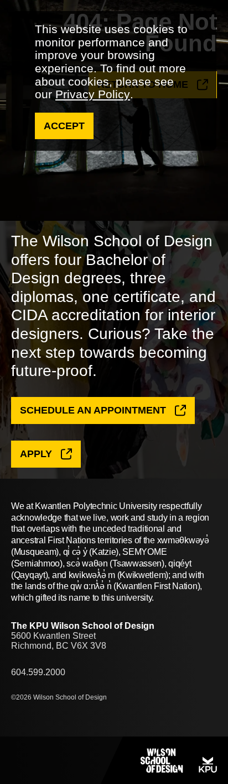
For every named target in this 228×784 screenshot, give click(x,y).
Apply (36, 453)
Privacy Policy (92, 94)
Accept (64, 125)
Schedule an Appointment (93, 410)
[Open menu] (33, 760)
